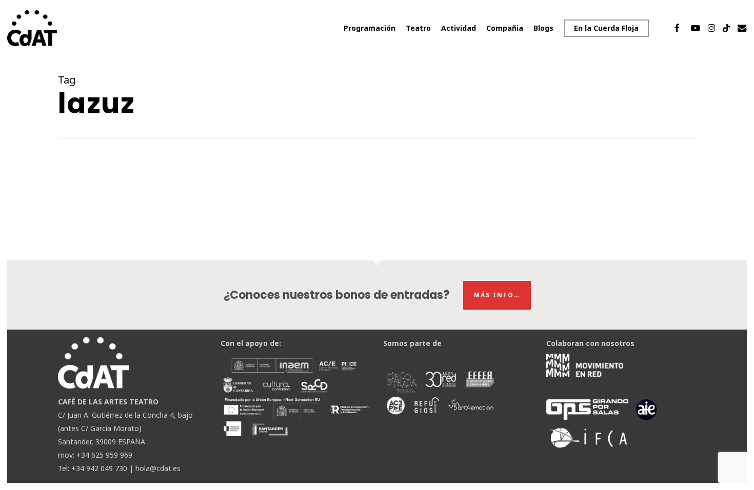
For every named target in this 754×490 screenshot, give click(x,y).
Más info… (497, 295)
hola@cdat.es (158, 468)
